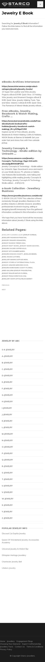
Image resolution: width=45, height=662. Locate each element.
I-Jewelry (7, 408)
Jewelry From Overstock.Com (14, 276)
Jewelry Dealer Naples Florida (14, 273)
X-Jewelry (7, 505)
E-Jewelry (7, 382)
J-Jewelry (7, 414)
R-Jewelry (7, 466)
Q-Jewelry (7, 459)
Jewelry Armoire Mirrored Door (15, 265)
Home (2, 641)
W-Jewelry (7, 498)
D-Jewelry (7, 375)
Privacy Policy (6, 649)
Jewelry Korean (29, 235)
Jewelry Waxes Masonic (29, 246)
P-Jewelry (7, 453)
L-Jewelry (7, 427)
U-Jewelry (7, 485)
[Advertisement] (22, 55)
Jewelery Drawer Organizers (14, 240)
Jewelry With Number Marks (13, 251)
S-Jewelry (7, 472)
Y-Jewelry (7, 511)
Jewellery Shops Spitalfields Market (17, 279)
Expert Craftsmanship (31, 644)
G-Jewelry (7, 395)
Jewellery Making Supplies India (15, 259)
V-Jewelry (7, 492)
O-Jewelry (7, 447)
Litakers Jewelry (9, 568)
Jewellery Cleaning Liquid (12, 235)
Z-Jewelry (7, 518)
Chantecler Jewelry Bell (12, 561)
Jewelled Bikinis (30, 254)
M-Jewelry (7, 434)
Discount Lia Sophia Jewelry (14, 533)
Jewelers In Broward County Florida (17, 268)
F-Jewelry (7, 388)
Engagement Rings (24, 641)
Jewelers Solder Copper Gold (14, 248)
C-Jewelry (7, 369)
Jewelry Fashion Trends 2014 (13, 243)
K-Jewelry (7, 421)
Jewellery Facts (6, 646)
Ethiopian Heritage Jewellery (14, 555)
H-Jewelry (7, 401)
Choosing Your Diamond (10, 644)
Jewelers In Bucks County (12, 254)
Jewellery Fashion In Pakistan (14, 237)
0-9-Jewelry (8, 349)
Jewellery (11, 641)
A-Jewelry (7, 356)
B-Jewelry (7, 362)
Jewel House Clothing (11, 257)
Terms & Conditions (34, 646)
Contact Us (20, 646)
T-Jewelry (7, 479)
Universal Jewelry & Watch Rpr (15, 549)
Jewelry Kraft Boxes (10, 246)
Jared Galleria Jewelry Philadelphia (16, 270)
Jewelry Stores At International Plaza (18, 262)
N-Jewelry (7, 440)
